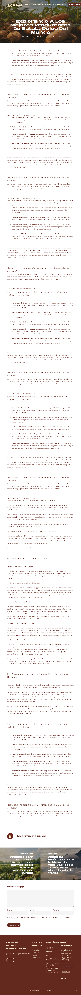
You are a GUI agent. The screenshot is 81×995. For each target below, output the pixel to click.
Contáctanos (10, 960)
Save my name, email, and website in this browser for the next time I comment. (41, 917)
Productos (36, 950)
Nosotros (35, 953)
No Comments (59, 37)
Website (56, 910)
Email (33, 910)
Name (10, 910)
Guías (40, 16)
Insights (35, 955)
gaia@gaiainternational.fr (55, 959)
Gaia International (24, 37)
